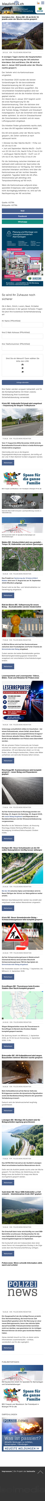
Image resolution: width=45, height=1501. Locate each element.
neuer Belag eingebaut (13, 816)
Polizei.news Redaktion (22, 52)
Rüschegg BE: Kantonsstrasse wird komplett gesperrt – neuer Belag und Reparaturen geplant (21, 772)
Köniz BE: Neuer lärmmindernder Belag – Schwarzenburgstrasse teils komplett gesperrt (22, 919)
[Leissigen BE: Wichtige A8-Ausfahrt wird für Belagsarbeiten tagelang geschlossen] (22, 1140)
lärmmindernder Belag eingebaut (15, 964)
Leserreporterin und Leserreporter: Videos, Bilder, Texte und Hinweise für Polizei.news (20, 677)
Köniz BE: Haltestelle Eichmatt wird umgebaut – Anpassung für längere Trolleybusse (22, 404)
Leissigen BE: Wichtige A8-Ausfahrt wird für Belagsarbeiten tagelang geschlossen (21, 1121)
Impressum (7, 1471)
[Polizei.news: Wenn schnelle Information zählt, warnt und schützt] (22, 1288)
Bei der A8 (6, 891)
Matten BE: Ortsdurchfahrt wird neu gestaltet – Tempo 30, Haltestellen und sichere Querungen (22, 543)
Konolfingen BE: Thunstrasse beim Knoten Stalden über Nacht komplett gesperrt (21, 987)
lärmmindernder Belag (11, 649)
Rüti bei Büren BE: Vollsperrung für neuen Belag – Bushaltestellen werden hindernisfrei (21, 606)
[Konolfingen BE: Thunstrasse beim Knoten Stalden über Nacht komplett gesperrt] (22, 1005)
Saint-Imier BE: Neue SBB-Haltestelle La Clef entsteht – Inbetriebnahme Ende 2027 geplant (21, 1193)
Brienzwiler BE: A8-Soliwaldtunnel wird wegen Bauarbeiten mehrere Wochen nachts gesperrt (22, 1057)
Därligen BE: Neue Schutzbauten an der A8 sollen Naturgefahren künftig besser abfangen (22, 849)
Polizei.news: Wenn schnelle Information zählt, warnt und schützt (22, 1264)
